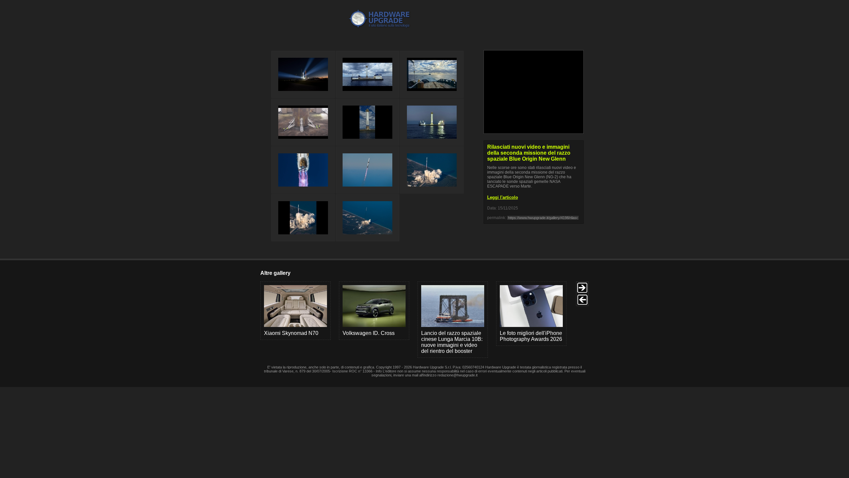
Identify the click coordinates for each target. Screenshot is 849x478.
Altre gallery (275, 273)
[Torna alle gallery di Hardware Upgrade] (352, 27)
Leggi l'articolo (502, 197)
